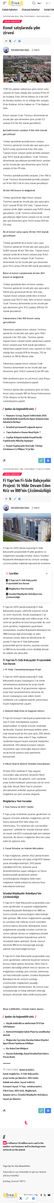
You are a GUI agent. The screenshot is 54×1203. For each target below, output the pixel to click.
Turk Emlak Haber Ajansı (20, 50)
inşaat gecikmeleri (12, 1099)
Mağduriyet (30, 1090)
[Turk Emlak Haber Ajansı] (15, 3)
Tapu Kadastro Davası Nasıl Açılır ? (23, 432)
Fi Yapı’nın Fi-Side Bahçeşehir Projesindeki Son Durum (21, 582)
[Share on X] (10, 41)
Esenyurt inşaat (10, 1086)
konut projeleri (27, 1069)
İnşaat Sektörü (27, 1082)
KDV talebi (33, 1078)
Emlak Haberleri (12, 21)
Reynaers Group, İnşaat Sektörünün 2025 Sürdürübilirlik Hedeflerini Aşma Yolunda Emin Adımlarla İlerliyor (26, 418)
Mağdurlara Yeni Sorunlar (21, 588)
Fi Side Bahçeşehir (30, 1073)
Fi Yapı (22, 1086)
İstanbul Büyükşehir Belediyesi (33, 1094)
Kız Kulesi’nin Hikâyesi (17, 1048)
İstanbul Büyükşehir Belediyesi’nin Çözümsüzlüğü (24, 595)
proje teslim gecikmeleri (15, 1078)
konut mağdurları (11, 1073)
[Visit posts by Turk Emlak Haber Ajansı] (6, 50)
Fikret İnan (8, 1090)
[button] (5, 3)
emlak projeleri (34, 1086)
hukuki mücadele (11, 1082)
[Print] (19, 41)
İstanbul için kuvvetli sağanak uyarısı (24, 427)
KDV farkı (19, 1090)
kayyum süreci (10, 1094)
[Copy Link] (15, 41)
